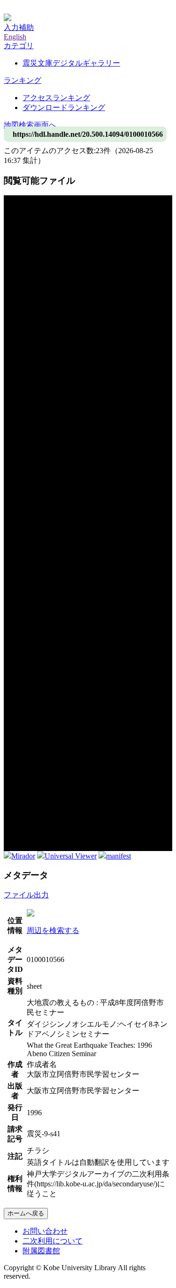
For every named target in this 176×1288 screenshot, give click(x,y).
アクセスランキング (56, 98)
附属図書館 (41, 1251)
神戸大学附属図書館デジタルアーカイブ (71, 8)
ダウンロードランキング (64, 107)
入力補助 (19, 27)
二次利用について (53, 1241)
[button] (19, 46)
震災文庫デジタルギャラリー (71, 63)
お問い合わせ (45, 1231)
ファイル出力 (26, 895)
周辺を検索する (53, 930)
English (15, 37)
